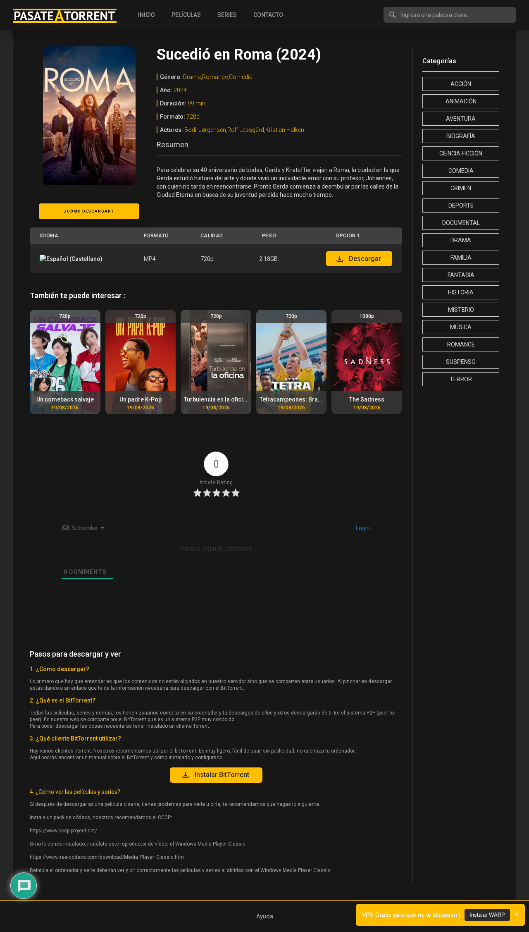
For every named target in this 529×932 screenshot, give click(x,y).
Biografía (460, 136)
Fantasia (461, 275)
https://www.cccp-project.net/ (63, 831)
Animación (461, 101)
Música (461, 327)
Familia (461, 257)
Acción (460, 84)
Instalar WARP (487, 915)
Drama (460, 240)
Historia (461, 292)
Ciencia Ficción (460, 153)
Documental (461, 223)
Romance (461, 344)
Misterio (461, 309)
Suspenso (461, 361)
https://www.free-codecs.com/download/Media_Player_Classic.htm (107, 857)
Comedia (461, 170)
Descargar (365, 259)
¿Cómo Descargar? (89, 211)
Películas (186, 15)
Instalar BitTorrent (222, 775)
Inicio (146, 15)
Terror (461, 379)
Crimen (460, 188)
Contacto (268, 15)
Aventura (461, 118)
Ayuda (264, 916)
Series (227, 15)
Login (362, 528)
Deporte (461, 205)
